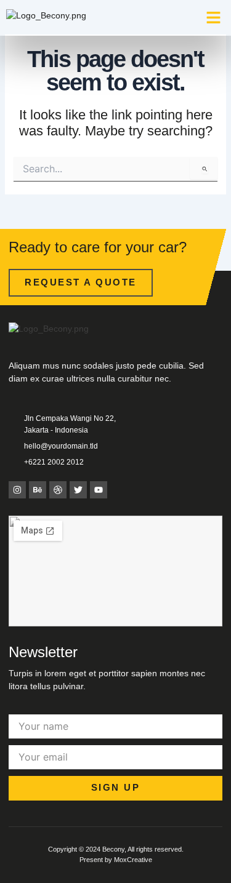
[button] (213, 18)
